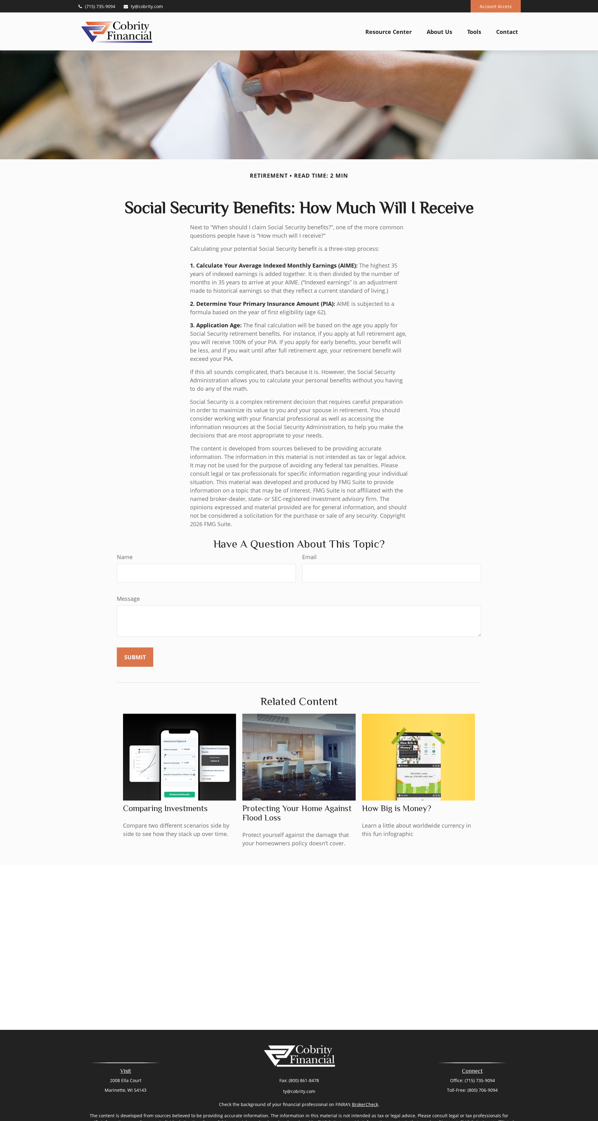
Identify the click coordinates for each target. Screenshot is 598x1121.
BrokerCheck (365, 1104)
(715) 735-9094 (100, 6)
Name (125, 557)
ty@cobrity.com (147, 6)
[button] (389, 31)
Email (309, 557)
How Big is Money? (396, 808)
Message (128, 598)
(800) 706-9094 (482, 1090)
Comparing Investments (165, 808)
